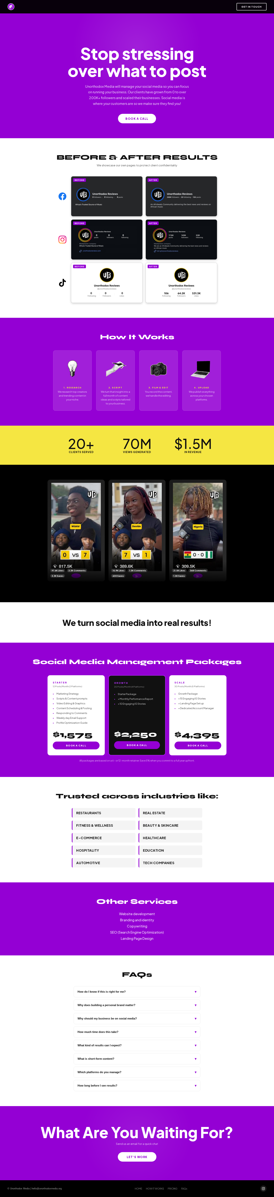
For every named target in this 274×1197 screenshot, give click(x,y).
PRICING (172, 1188)
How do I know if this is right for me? (137, 992)
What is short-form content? (137, 1059)
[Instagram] (263, 1188)
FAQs (184, 1188)
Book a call (137, 118)
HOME (138, 1188)
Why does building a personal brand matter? (137, 1005)
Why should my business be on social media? (137, 1018)
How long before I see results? (137, 1085)
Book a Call (76, 745)
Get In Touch (251, 6)
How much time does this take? (137, 1032)
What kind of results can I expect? (137, 1045)
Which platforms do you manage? (137, 1072)
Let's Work (137, 1157)
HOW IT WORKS (155, 1188)
